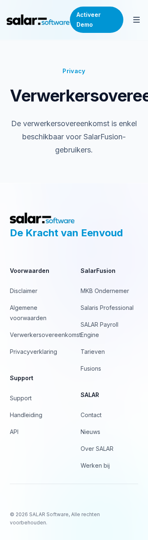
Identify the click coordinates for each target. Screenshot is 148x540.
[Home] (38, 20)
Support (21, 398)
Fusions (91, 368)
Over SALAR (97, 448)
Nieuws (90, 431)
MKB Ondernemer (105, 290)
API (14, 431)
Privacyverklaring (33, 351)
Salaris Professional (107, 307)
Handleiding (26, 414)
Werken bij (95, 465)
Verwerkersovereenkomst (45, 334)
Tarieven (93, 351)
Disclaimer (23, 290)
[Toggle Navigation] (136, 19)
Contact (91, 414)
